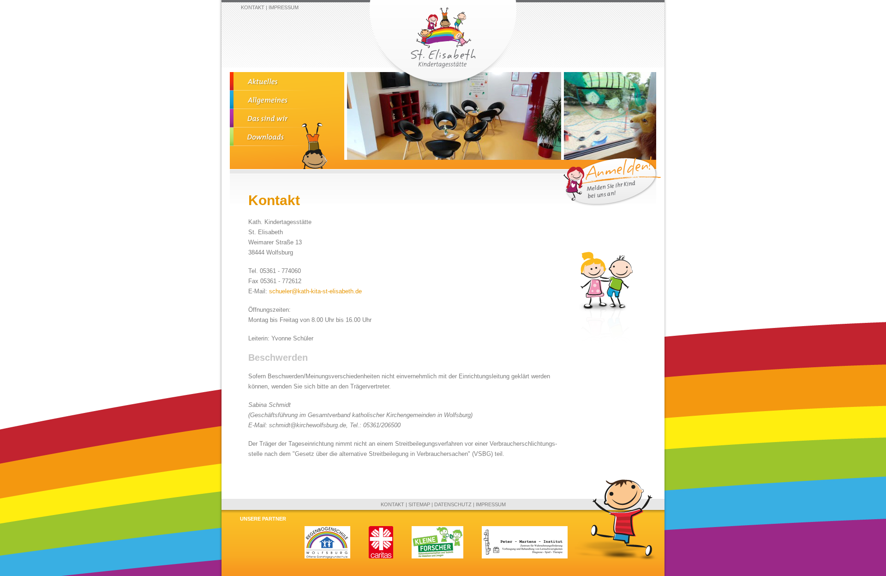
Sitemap (419, 504)
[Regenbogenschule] (327, 556)
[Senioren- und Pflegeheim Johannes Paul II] (381, 556)
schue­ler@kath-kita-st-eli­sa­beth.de (315, 291)
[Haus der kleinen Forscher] (437, 556)
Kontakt (252, 7)
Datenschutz (453, 504)
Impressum (284, 7)
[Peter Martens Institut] (525, 556)
